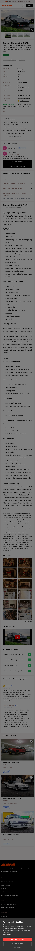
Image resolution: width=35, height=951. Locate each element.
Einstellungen (17, 944)
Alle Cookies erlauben (17, 939)
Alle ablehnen (17, 947)
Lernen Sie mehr (7, 934)
